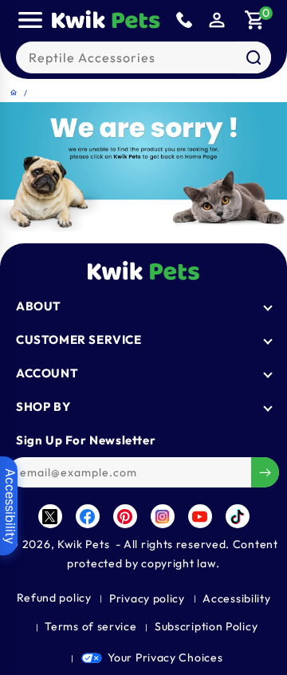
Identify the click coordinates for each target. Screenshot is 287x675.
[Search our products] (253, 57)
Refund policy (54, 597)
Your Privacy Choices (165, 657)
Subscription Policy (206, 626)
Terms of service (90, 626)
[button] (30, 20)
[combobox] (144, 57)
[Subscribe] (265, 472)
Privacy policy (147, 598)
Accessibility (236, 598)
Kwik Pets (83, 544)
